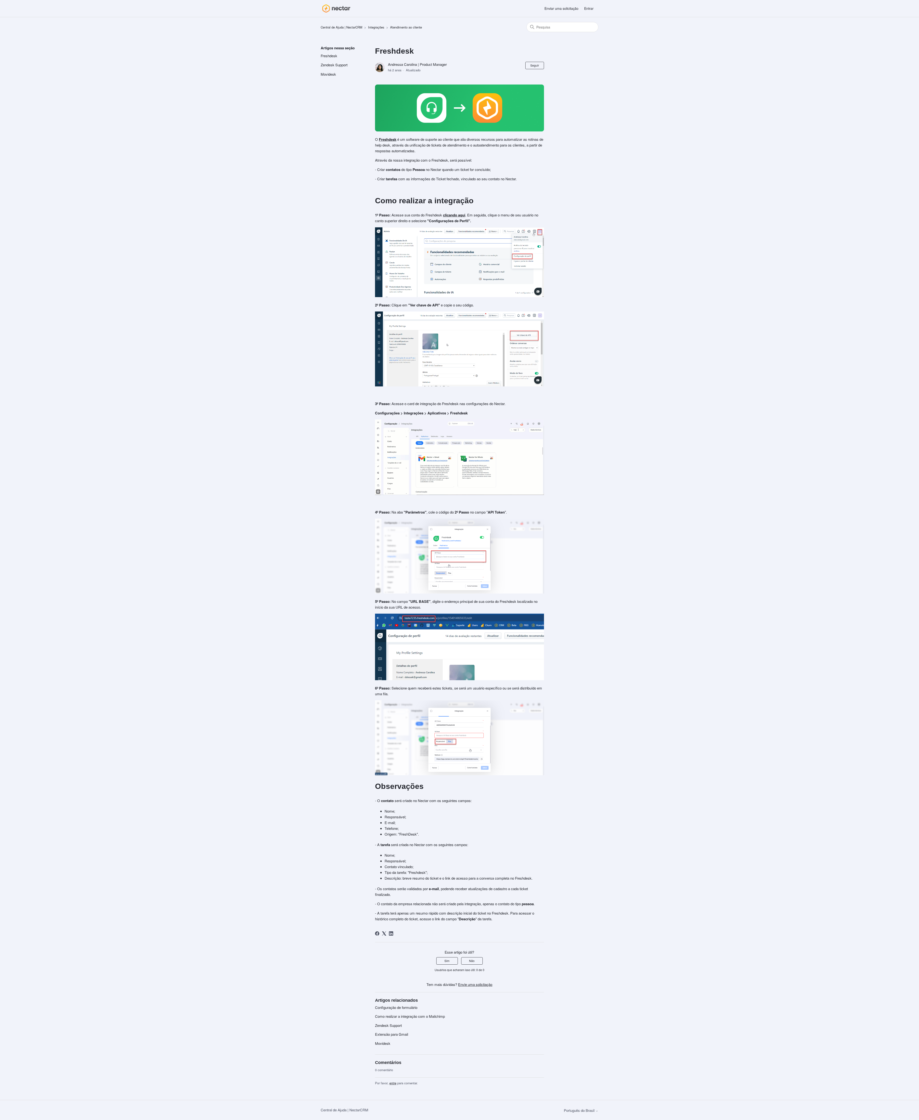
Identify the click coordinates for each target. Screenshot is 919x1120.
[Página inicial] (336, 8)
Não (472, 961)
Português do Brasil (579, 1110)
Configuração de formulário (396, 1007)
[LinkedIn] (391, 933)
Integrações (376, 27)
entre (392, 1083)
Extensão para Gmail (391, 1034)
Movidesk (328, 74)
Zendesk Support (334, 64)
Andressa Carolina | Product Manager (417, 64)
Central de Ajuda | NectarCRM (341, 27)
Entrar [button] (589, 8)
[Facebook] (377, 933)
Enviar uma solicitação (561, 8)
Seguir (534, 65)
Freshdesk (329, 55)
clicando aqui (454, 215)
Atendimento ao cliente (406, 27)
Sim (446, 961)
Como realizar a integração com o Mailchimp (410, 1016)
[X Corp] (384, 933)
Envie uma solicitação (475, 984)
